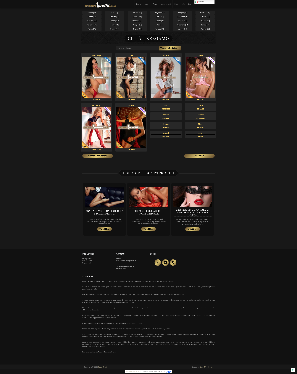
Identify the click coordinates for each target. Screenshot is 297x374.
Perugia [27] (137, 25)
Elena (201, 105)
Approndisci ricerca (170, 48)
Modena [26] (137, 21)
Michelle (131, 105)
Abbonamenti (166, 4)
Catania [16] (137, 17)
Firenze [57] (205, 17)
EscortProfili (102, 367)
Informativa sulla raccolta (133, 371)
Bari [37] (114, 13)
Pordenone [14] (182, 25)
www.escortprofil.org (108, 323)
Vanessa (166, 115)
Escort (146, 4)
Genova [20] (92, 21)
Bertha (166, 124)
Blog (176, 4)
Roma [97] (205, 25)
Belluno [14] (137, 13)
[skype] (173, 262)
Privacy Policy (86, 259)
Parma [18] (114, 25)
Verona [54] (182, 29)
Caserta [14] (114, 17)
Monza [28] (160, 21)
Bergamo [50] (160, 13)
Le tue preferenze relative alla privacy (154, 371)
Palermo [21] (92, 25)
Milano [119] (114, 21)
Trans (155, 4)
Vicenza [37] (205, 29)
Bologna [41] (182, 13)
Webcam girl (96, 105)
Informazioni (186, 4)
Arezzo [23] (92, 13)
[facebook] (158, 262)
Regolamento (87, 263)
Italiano (201, 2)
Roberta (166, 55)
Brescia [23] (91, 17)
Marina (200, 124)
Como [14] (160, 17)
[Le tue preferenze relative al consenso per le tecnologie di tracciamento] (293, 370)
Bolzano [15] (205, 13)
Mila (166, 105)
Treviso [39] (114, 29)
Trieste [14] (137, 29)
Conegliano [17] (182, 17)
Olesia (200, 133)
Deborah (166, 133)
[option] (104, 209)
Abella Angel (96, 55)
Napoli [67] (182, 21)
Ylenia (201, 55)
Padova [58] (205, 21)
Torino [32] (92, 29)
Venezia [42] (159, 29)
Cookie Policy (87, 261)
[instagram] (165, 262)
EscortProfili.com (206, 367)
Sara (131, 55)
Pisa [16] (160, 25)
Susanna (201, 115)
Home (138, 4)
